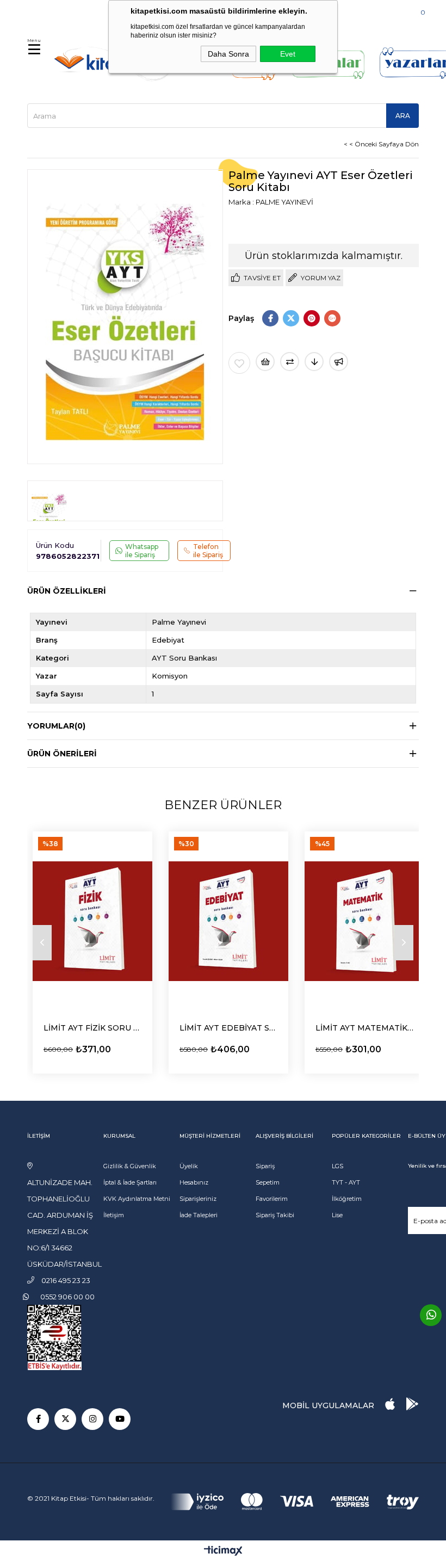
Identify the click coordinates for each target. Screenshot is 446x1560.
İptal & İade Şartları (130, 1182)
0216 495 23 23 (61, 11)
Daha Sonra (228, 54)
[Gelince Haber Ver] (338, 361)
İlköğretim (347, 1199)
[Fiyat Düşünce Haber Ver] (314, 361)
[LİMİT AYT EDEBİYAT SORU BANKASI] (228, 921)
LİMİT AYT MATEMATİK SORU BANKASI (364, 1028)
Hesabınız (193, 1182)
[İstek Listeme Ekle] (265, 361)
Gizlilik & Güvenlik (129, 1166)
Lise (337, 1215)
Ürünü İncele (73, 1047)
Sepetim (268, 1182)
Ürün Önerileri (62, 754)
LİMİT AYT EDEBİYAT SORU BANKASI (228, 1028)
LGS (337, 1166)
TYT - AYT (346, 1182)
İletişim (113, 1215)
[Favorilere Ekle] (239, 363)
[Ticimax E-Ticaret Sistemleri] (223, 1551)
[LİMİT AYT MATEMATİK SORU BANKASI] (364, 921)
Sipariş (265, 1166)
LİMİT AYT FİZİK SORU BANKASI (92, 1028)
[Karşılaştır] (289, 361)
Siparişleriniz (197, 1199)
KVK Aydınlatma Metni (136, 1199)
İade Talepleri (198, 1215)
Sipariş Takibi (275, 1215)
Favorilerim (272, 1199)
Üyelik (188, 1166)
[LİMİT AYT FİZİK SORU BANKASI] (92, 921)
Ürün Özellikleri (66, 591)
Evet (287, 54)
